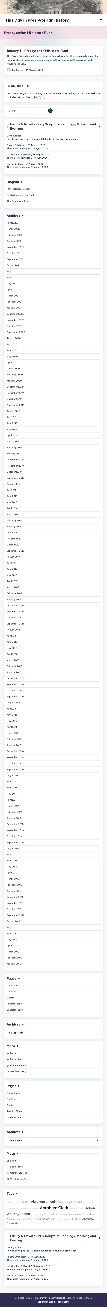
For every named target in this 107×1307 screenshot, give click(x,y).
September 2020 (16, 332)
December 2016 (15, 605)
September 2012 (15, 915)
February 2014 (14, 812)
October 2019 (14, 398)
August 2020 (14, 338)
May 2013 (12, 866)
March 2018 (13, 514)
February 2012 (14, 957)
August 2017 (13, 556)
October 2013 (14, 836)
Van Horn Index (15, 1009)
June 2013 (12, 860)
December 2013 (15, 824)
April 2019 (12, 435)
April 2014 (12, 799)
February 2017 (14, 593)
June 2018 (12, 496)
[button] (50, 110)
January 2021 (14, 307)
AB (8, 1202)
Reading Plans (14, 1003)
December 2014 (15, 751)
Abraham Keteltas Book (77, 1209)
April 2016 (12, 654)
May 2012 (12, 939)
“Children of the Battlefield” (69, 1202)
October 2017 (14, 544)
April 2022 (12, 222)
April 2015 (12, 726)
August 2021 (13, 265)
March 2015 (13, 733)
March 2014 (13, 805)
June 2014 (12, 787)
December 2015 (15, 678)
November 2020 (15, 320)
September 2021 (15, 259)
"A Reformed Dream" (51, 1214)
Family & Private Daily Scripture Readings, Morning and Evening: (53, 126)
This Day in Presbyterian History (37, 20)
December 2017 (15, 532)
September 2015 (15, 696)
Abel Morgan (13, 1202)
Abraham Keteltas (68, 1214)
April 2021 (12, 289)
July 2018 (12, 490)
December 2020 (15, 313)
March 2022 (13, 228)
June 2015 (12, 714)
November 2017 (15, 538)
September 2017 (15, 550)
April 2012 (12, 945)
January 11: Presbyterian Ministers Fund (37, 51)
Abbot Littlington (88, 1202)
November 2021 (15, 247)
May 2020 (12, 356)
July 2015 (12, 708)
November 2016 (15, 611)
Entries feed (16, 1059)
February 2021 (14, 301)
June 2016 (12, 641)
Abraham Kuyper (12, 1209)
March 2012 (13, 951)
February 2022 (15, 235)
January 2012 (14, 963)
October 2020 (14, 326)
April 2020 (12, 362)
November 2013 (15, 830)
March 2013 (13, 878)
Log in (13, 1053)
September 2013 (15, 842)
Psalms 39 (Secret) (17, 145)
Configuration (14, 135)
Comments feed (18, 1065)
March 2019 (13, 441)
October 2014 (14, 763)
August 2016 (13, 629)
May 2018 (12, 502)
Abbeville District (74, 1219)
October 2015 (14, 690)
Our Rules (12, 991)
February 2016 (14, 666)
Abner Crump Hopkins (86, 1214)
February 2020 (15, 374)
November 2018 (15, 465)
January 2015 (14, 745)
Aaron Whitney (36, 1214)
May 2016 (12, 648)
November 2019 (15, 392)
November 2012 (15, 903)
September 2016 (15, 623)
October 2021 (14, 253)
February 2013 (14, 884)
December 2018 (15, 459)
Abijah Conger (60, 1219)
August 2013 (13, 848)
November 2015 (15, 684)
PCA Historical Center (18, 188)
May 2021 (12, 283)
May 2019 (12, 429)
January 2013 (14, 891)
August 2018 (13, 484)
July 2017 (12, 563)
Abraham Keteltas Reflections (29, 1209)
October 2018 (14, 471)
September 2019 (15, 405)
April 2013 (12, 872)
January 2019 (14, 453)
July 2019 (12, 417)
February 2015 (14, 739)
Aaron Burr (48, 1219)
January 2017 (14, 599)
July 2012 (12, 927)
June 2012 (12, 933)
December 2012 (15, 897)
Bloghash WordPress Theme (54, 1301)
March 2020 (13, 368)
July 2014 (12, 781)
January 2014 (14, 818)
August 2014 (13, 775)
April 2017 (12, 581)
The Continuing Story (18, 201)
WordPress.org (18, 1071)
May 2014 (12, 793)
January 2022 (14, 241)
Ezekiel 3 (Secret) (16, 163)
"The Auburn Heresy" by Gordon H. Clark (24, 1219)
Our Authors (13, 985)
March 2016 (13, 660)
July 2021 (12, 271)
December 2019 (15, 386)
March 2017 (13, 587)
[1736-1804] (24, 1202)
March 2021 (13, 295)
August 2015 (13, 702)
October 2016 (14, 617)
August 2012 (13, 921)
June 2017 (12, 569)
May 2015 (12, 720)
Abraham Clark (54, 1207)
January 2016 (14, 672)
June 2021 (12, 277)
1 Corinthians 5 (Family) (19, 154)
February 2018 (14, 520)
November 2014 (15, 757)
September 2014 (16, 769)
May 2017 (12, 575)
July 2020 (12, 344)
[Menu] (101, 20)
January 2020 (14, 380)
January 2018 (14, 526)
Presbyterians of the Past (20, 195)
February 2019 (14, 447)
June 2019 (12, 423)
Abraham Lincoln (44, 1202)
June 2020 (12, 350)
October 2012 (14, 909)
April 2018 (12, 508)
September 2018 (15, 478)
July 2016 (12, 635)
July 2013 (12, 854)
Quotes (10, 997)
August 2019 (13, 411)
